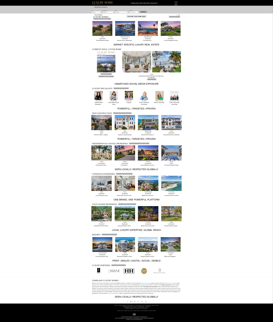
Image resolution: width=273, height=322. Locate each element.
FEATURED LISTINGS (122, 305)
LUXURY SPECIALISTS (131, 305)
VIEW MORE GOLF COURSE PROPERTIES (127, 204)
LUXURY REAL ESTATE (128, 310)
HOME (116, 305)
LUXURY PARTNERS (155, 305)
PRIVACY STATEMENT (130, 308)
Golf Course (147, 306)
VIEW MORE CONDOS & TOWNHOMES (124, 173)
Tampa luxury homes (145, 283)
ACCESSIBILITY (144, 308)
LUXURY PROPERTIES (144, 310)
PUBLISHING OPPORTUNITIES (130, 307)
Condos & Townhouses (139, 306)
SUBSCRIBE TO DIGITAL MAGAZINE (106, 76)
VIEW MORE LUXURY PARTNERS (118, 265)
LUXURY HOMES (120, 310)
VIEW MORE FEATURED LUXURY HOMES (102, 18)
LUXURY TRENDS (152, 310)
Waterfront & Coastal (128, 306)
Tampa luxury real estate (170, 283)
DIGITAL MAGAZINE (146, 305)
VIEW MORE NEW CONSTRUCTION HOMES (122, 113)
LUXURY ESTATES (136, 310)
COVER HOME (138, 305)
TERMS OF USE (138, 308)
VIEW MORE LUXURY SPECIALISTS (121, 88)
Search (143, 12)
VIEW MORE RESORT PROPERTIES (109, 234)
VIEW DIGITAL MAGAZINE (174, 16)
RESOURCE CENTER (140, 307)
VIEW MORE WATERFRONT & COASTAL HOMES (139, 143)
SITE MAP (147, 307)
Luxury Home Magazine (113, 293)
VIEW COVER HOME (152, 79)
